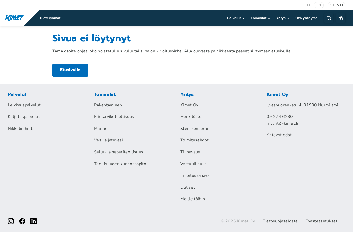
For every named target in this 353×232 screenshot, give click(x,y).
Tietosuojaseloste (280, 221)
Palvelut (234, 17)
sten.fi (336, 5)
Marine (101, 128)
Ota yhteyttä (306, 17)
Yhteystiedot (279, 135)
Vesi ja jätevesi (108, 140)
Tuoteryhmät (49, 17)
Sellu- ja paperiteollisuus (118, 152)
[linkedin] (33, 221)
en (318, 5)
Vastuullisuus (193, 164)
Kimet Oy (189, 105)
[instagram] (11, 221)
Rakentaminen (108, 105)
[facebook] (22, 221)
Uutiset (187, 187)
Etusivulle (70, 70)
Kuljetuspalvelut (24, 116)
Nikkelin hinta (21, 128)
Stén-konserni (194, 128)
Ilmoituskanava (194, 175)
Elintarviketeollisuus (114, 116)
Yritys (281, 17)
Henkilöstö (191, 116)
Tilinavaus (190, 152)
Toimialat (258, 17)
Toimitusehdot (194, 140)
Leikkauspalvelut (24, 105)
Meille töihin (192, 199)
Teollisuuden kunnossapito (120, 164)
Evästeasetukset (321, 221)
